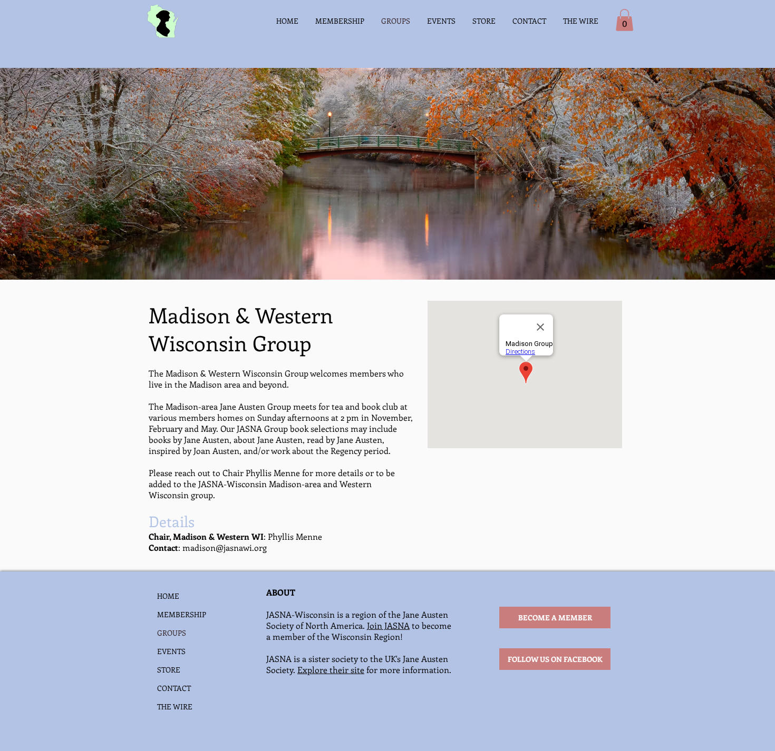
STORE (168, 670)
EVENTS (171, 651)
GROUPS (171, 633)
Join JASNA (388, 625)
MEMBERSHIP (181, 614)
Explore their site (330, 669)
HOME (168, 596)
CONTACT (174, 688)
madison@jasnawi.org (224, 547)
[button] (624, 20)
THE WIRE (174, 706)
